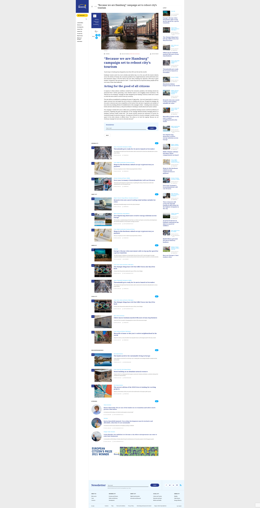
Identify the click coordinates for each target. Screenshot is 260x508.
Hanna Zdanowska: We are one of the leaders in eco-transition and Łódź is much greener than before (129, 408)
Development (96, 25)
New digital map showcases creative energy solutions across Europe (135, 216)
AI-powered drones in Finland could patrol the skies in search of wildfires (171, 223)
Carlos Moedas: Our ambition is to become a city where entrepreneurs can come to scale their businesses (130, 435)
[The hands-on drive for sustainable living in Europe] (103, 359)
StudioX (179, 506)
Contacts (93, 500)
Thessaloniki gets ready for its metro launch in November (134, 149)
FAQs (112, 505)
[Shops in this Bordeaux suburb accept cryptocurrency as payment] (103, 168)
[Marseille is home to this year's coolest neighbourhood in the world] (103, 337)
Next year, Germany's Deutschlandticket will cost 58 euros (134, 180)
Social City (79, 33)
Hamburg (97, 19)
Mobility (176, 496)
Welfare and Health (157, 500)
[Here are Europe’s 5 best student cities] (166, 249)
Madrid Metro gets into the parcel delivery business (170, 240)
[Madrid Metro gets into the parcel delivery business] (166, 232)
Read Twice (80, 35)
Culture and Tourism (96, 22)
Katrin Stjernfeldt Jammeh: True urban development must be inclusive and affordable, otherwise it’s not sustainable (128, 422)
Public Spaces (177, 498)
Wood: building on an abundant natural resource (131, 371)
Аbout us (79, 25)
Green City (79, 31)
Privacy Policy (131, 505)
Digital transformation (135, 496)
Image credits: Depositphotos (160, 505)
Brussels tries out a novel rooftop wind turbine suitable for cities (135, 201)
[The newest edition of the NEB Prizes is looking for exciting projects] (103, 391)
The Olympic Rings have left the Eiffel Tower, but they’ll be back (134, 267)
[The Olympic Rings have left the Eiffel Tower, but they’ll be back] (103, 270)
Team (92, 498)
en (94, 16)
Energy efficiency (177, 500)
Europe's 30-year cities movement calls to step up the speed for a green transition (136, 252)
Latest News (80, 22)
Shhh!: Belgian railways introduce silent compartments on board (171, 153)
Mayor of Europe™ (79, 38)
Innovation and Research (135, 498)
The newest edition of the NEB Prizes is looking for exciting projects (135, 388)
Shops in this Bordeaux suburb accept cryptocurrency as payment (134, 165)
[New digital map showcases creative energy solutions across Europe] (103, 219)
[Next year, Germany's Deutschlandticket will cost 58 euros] (103, 184)
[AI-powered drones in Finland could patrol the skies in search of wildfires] (166, 215)
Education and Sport (157, 498)
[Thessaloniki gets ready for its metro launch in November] (103, 152)
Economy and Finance (113, 496)
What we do (93, 496)
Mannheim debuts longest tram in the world (171, 84)
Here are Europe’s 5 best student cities (170, 256)
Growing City (80, 27)
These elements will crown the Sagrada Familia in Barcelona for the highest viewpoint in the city (171, 205)
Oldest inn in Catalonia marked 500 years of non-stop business (135, 318)
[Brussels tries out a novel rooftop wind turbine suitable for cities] (103, 203)
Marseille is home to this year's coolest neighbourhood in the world (135, 334)
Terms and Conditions (120, 505)
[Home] (92, 6)
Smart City (79, 29)
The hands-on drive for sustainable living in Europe (132, 356)
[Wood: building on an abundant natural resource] (103, 375)
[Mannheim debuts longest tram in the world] (166, 79)
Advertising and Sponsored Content (144, 505)
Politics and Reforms (113, 498)
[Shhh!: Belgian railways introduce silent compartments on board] (166, 146)
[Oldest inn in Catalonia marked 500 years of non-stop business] (103, 321)
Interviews (79, 41)
